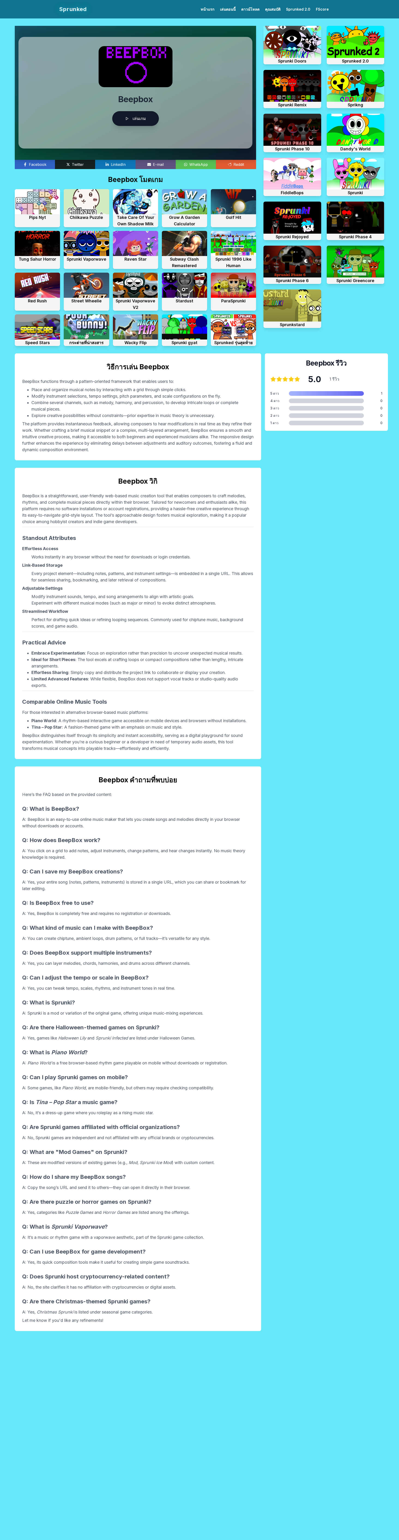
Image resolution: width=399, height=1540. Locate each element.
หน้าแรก (208, 9)
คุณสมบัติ (273, 9)
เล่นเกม (139, 118)
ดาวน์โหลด (250, 9)
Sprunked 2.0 (298, 9)
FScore (322, 9)
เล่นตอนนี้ (228, 9)
